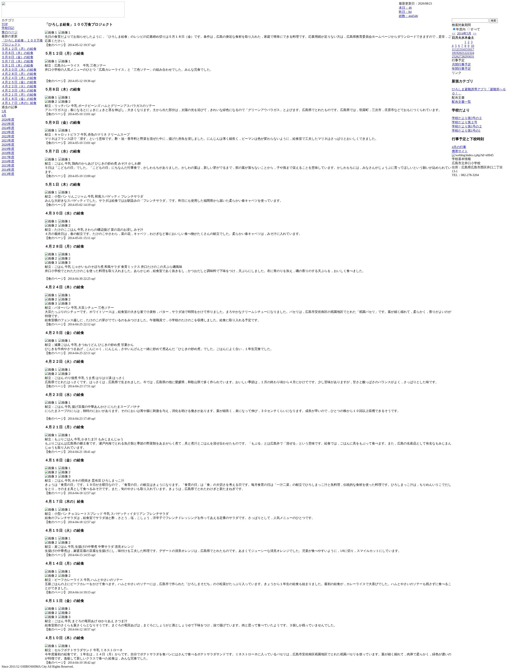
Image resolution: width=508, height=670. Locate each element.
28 (463, 56)
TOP (5, 24)
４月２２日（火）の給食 (19, 86)
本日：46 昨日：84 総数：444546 (408, 12)
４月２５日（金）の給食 (19, 82)
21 (463, 53)
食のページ (9, 32)
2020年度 (8, 144)
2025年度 (8, 123)
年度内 (461, 29)
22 (466, 53)
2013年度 (8, 173)
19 (456, 53)
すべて (475, 29)
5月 (4, 111)
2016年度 (8, 161)
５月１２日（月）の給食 (19, 48)
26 (456, 56)
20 (459, 53)
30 (469, 56)
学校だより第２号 (464, 122)
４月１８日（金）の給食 (19, 98)
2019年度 (8, 148)
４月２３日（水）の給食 (19, 90)
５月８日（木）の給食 (17, 53)
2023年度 (8, 132)
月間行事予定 (461, 64)
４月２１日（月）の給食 (19, 94)
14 (463, 49)
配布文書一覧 (461, 101)
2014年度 (8, 169)
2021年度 (8, 140)
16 (469, 49)
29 (466, 56)
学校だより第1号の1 (466, 130)
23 (469, 53)
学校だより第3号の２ (467, 118)
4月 (4, 115)
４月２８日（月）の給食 (19, 73)
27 (459, 56)
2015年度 (8, 165)
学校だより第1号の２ (467, 126)
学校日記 (8, 28)
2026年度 (8, 119)
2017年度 (8, 157)
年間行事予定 (461, 68)
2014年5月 (464, 33)
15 (466, 49)
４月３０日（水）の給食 (19, 69)
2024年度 (8, 128)
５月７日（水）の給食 (17, 61)
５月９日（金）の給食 (17, 57)
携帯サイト (460, 151)
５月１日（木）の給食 (17, 65)
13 (459, 49)
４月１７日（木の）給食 (19, 103)
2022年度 (8, 136)
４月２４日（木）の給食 (19, 78)
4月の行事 (459, 147)
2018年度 (8, 153)
